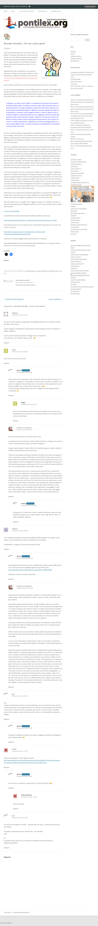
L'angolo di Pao (75, 180)
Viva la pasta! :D (75, 291)
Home (5, 11)
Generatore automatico (77, 173)
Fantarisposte (42, 11)
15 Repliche (7, 48)
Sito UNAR (73, 284)
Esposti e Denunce (76, 168)
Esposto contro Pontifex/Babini (79, 254)
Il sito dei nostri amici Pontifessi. (80, 270)
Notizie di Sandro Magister (78, 280)
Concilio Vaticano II (30, 271)
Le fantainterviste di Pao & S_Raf (80, 182)
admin (72, 100)
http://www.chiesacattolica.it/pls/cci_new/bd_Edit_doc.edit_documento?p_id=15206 (30, 220)
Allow (90, 7)
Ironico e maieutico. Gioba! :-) (79, 273)
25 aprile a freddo (75, 79)
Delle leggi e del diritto (26, 11)
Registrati (73, 51)
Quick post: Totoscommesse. (14, 299)
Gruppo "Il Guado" (76, 257)
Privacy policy (7, 912)
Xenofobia (73, 234)
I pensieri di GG (75, 178)
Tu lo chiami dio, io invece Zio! (79, 229)
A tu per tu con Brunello (11, 211)
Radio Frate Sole (75, 282)
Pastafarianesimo (75, 218)
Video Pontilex (75, 231)
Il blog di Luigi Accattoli (77, 264)
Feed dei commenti (76, 58)
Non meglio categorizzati (78, 213)
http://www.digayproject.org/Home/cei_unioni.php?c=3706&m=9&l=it (30, 570)
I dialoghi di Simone (76, 175)
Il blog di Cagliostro (76, 261)
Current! (73, 252)
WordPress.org (75, 61)
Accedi (72, 54)
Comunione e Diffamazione (78, 162)
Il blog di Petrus (75, 266)
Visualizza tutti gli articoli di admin (26, 285)
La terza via (74, 84)
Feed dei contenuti (76, 56)
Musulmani (74, 211)
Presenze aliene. (56, 11)
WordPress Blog (75, 293)
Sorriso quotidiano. (56, 299)
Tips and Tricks (75, 227)
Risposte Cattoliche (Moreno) (79, 225)
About (13, 11)
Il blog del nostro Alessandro (79, 259)
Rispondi (6, 342)
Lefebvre (38, 271)
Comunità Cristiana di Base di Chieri (81, 250)
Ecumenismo (74, 166)
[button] (51, 64)
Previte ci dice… (75, 222)
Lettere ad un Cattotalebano (79, 208)
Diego (14, 350)
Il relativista (74, 268)
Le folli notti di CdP (76, 185)
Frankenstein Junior (76, 81)
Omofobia (45, 271)
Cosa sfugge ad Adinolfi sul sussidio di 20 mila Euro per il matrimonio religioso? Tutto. (82, 74)
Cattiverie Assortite (76, 159)
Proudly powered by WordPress (21, 912)
